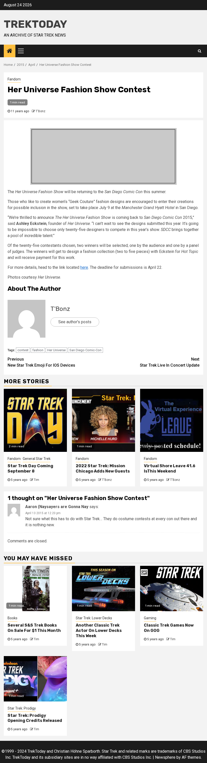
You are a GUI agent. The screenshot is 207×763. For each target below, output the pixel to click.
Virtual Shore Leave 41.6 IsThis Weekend (169, 468)
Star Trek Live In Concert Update (169, 362)
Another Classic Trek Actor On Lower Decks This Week (99, 630)
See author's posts (74, 321)
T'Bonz (40, 111)
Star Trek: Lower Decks (94, 618)
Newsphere (165, 757)
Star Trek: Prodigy (22, 708)
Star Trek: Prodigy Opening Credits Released (35, 718)
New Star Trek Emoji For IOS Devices (41, 362)
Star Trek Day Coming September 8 (30, 468)
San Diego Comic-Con (85, 350)
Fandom (14, 79)
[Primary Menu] (23, 51)
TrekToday (35, 24)
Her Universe (56, 350)
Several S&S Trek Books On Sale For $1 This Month (34, 628)
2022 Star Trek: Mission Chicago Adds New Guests (103, 468)
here (84, 267)
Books (12, 618)
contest (23, 350)
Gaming (150, 618)
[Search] (199, 51)
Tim (36, 480)
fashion (37, 350)
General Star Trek (36, 459)
